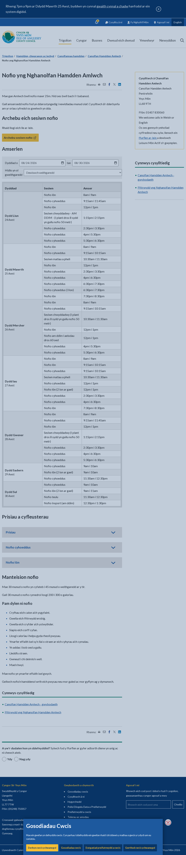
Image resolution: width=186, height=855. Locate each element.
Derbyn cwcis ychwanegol (42, 847)
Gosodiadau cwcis (71, 847)
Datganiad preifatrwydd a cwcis (103, 847)
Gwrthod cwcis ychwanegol (140, 847)
